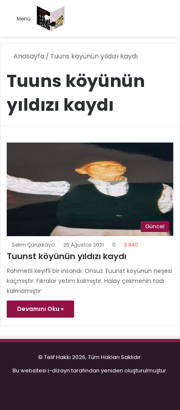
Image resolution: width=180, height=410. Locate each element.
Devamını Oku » (40, 309)
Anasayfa (28, 56)
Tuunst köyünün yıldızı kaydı (66, 256)
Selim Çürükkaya (33, 244)
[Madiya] (50, 18)
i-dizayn (59, 370)
